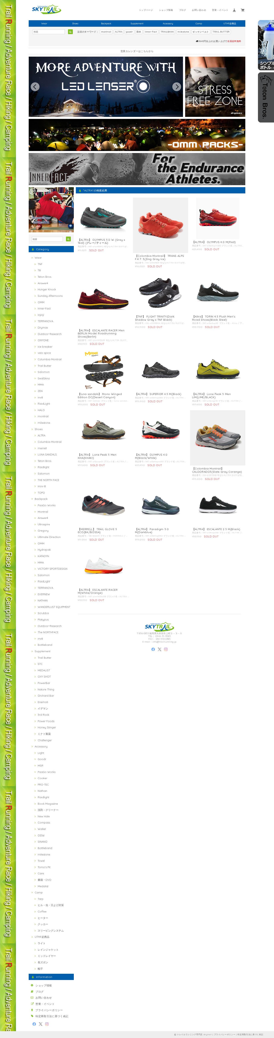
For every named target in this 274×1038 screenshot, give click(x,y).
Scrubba (43, 613)
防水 (139, 31)
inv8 (40, 397)
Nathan (42, 790)
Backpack (106, 23)
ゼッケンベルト (201, 31)
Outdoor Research (50, 334)
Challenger (45, 740)
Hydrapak (44, 549)
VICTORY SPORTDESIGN (52, 568)
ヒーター (43, 918)
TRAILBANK (167, 31)
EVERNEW (44, 594)
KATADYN (43, 556)
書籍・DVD (44, 879)
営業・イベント (220, 10)
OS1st (41, 835)
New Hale (44, 816)
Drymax (43, 327)
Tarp (41, 898)
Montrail (43, 511)
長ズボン (43, 962)
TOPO (41, 492)
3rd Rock (43, 714)
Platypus (43, 619)
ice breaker (45, 346)
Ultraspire (44, 524)
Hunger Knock (47, 289)
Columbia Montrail (50, 359)
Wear (44, 23)
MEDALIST (44, 670)
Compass (44, 822)
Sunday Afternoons (50, 295)
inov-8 (42, 486)
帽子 (40, 968)
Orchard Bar (46, 695)
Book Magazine (48, 803)
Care (41, 873)
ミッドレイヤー (47, 955)
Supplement (137, 23)
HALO (41, 410)
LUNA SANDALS (47, 454)
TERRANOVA (45, 321)
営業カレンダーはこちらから (137, 51)
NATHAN (43, 600)
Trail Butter (44, 365)
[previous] (35, 86)
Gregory (43, 530)
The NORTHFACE (48, 632)
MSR (40, 765)
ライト (42, 943)
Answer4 (43, 283)
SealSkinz (44, 378)
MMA (41, 384)
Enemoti (43, 702)
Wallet (42, 829)
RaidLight (44, 403)
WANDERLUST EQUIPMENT (54, 606)
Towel (41, 860)
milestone (183, 31)
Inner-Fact (151, 31)
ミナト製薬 (44, 733)
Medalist (43, 886)
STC (40, 663)
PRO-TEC (43, 784)
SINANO (42, 841)
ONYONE (43, 340)
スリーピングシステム (51, 930)
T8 (39, 270)
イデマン (43, 708)
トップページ (146, 10)
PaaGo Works (46, 505)
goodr (129, 31)
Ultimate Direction (49, 537)
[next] (176, 86)
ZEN (40, 391)
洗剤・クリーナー (48, 809)
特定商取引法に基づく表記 (52, 1016)
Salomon (44, 372)
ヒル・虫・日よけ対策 (51, 905)
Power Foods (46, 721)
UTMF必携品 (229, 23)
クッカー (43, 924)
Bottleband (45, 644)
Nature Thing (46, 689)
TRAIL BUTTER (221, 31)
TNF (40, 264)
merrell (42, 448)
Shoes (75, 23)
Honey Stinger (47, 727)
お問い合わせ (199, 10)
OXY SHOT (44, 676)
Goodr (42, 759)
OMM (41, 302)
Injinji (41, 314)
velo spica (44, 352)
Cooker (42, 778)
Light (41, 752)
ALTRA (118, 31)
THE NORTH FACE (48, 480)
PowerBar (44, 683)
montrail (106, 31)
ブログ (182, 10)
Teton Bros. (45, 276)
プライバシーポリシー (49, 1010)
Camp (199, 23)
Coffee (42, 911)
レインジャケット (48, 949)
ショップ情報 (166, 10)
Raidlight (43, 467)
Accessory (168, 23)
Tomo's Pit (44, 867)
